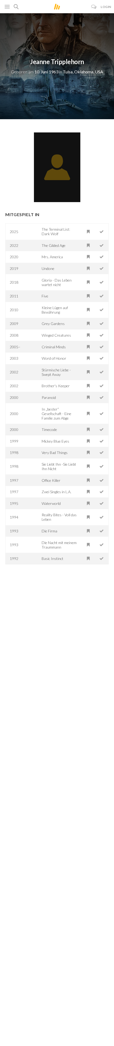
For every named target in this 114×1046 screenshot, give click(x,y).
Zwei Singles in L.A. (56, 491)
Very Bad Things (55, 452)
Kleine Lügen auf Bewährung (55, 309)
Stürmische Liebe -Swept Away (56, 372)
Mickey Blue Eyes (55, 441)
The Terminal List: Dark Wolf (56, 231)
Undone (48, 268)
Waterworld (51, 503)
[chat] (94, 7)
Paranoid (49, 397)
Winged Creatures (56, 335)
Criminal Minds (54, 347)
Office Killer (51, 480)
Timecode (49, 429)
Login (106, 6)
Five (45, 296)
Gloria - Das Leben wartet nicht (57, 282)
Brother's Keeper (56, 386)
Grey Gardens (53, 323)
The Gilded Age (53, 245)
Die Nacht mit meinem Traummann (59, 544)
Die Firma (49, 531)
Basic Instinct (52, 558)
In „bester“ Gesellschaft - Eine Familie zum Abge (56, 413)
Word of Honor (54, 358)
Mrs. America (52, 257)
